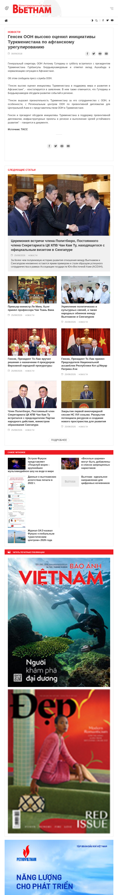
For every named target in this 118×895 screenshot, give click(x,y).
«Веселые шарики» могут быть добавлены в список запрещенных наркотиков (95, 463)
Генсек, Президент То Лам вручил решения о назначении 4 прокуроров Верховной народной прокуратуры (31, 362)
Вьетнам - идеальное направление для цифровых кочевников (95, 480)
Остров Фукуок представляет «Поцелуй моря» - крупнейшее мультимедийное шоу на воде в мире (31, 465)
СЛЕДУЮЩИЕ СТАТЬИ (22, 170)
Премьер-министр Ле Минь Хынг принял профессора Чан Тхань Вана (31, 308)
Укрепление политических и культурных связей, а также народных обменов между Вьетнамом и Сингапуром (79, 311)
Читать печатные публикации (29, 552)
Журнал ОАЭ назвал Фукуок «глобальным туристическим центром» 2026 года (41, 535)
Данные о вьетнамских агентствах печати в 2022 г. (42, 480)
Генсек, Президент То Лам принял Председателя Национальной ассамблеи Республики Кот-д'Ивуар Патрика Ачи (84, 363)
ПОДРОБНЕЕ (59, 440)
